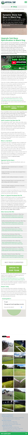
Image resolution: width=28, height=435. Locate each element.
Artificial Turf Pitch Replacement (19, 431)
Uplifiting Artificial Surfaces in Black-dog (11, 418)
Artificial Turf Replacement (7, 414)
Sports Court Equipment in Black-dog (11, 427)
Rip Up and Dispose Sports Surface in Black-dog (13, 417)
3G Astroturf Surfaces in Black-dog (10, 423)
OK (21, 307)
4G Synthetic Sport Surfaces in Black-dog (12, 424)
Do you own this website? (9, 307)
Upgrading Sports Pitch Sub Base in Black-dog (13, 428)
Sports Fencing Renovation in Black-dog (11, 429)
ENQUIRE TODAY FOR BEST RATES (14, 107)
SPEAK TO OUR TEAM (14, 269)
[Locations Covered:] (1, 2)
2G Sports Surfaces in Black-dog (10, 421)
